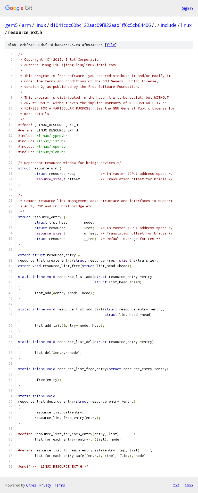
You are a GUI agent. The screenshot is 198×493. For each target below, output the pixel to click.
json (189, 485)
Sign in (187, 8)
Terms (59, 485)
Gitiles (31, 485)
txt (176, 485)
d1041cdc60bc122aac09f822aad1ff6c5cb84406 (100, 25)
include (169, 25)
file (111, 45)
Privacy (45, 485)
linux (40, 25)
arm (26, 25)
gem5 (11, 25)
